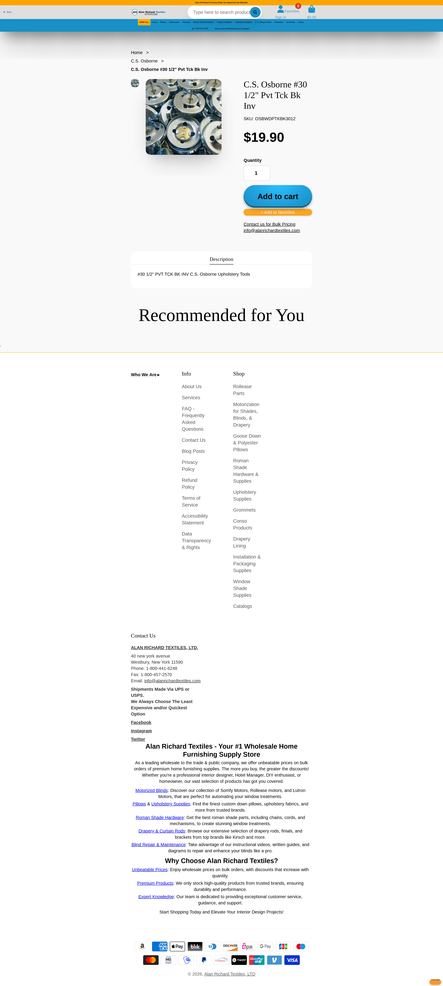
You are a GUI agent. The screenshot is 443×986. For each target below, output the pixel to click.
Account (280, 12)
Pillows (163, 22)
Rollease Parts (242, 390)
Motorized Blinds (151, 790)
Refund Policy (189, 483)
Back (8, 12)
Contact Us (194, 440)
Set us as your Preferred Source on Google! (232, 29)
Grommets (290, 22)
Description (221, 259)
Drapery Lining (241, 542)
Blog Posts (193, 451)
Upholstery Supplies (243, 22)
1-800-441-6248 (201, 29)
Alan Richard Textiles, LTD (229, 973)
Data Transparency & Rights (196, 540)
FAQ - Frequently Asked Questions (193, 419)
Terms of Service (191, 501)
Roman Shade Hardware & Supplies (246, 471)
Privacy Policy (190, 466)
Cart (311, 12)
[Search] (255, 12)
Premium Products (155, 883)
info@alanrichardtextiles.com (172, 680)
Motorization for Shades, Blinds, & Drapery (246, 414)
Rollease (186, 22)
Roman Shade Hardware (203, 22)
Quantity (253, 160)
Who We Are (144, 374)
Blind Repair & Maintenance (159, 844)
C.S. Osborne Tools (263, 22)
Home (154, 22)
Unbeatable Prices (150, 869)
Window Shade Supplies (242, 588)
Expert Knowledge (156, 896)
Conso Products (242, 524)
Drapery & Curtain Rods (162, 830)
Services (191, 397)
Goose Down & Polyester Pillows (247, 442)
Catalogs (242, 606)
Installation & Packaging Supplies (247, 563)
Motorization (174, 22)
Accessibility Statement (195, 519)
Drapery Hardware (224, 22)
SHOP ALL (144, 22)
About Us (192, 386)
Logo (148, 12)
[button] (278, 212)
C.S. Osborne (144, 60)
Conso (301, 22)
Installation (278, 22)
